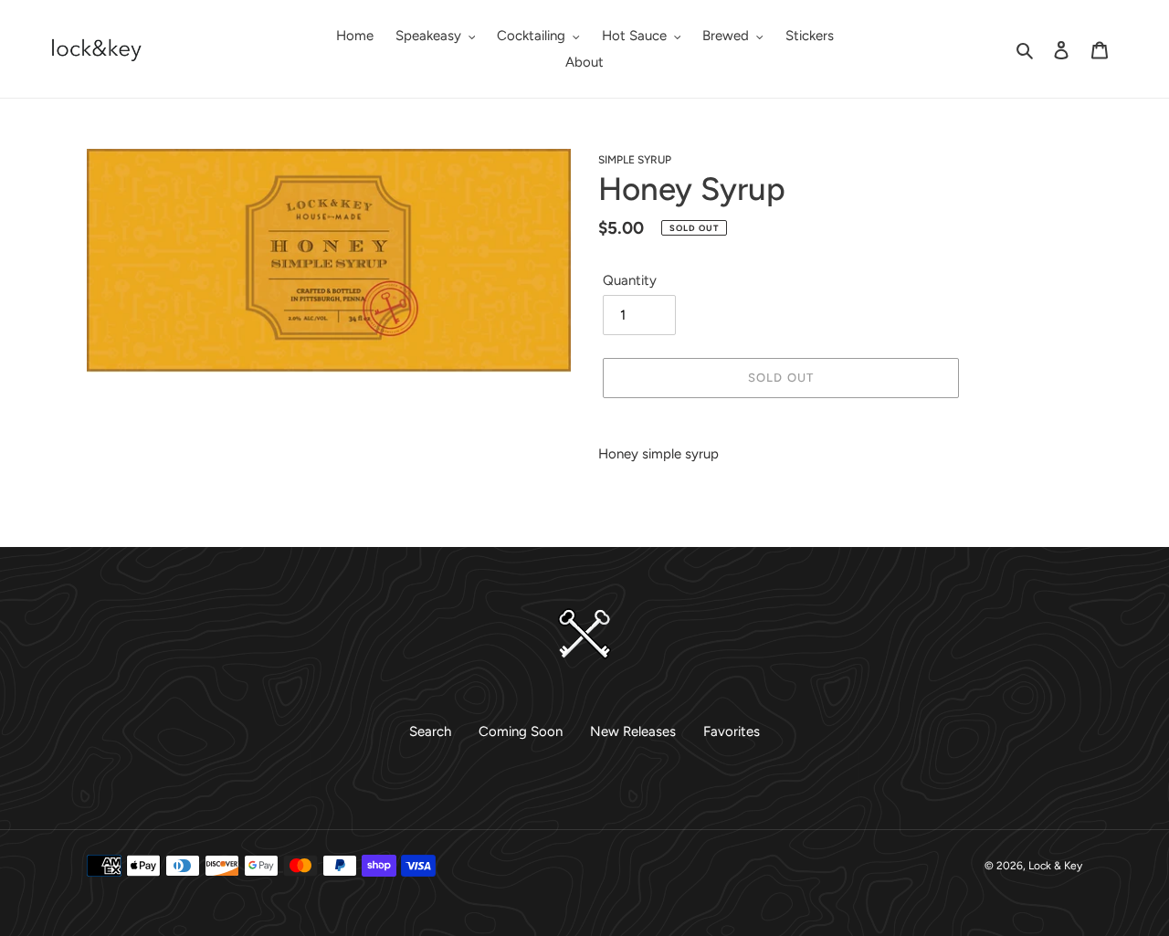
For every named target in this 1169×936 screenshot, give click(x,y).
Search (430, 731)
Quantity (630, 280)
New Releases (633, 731)
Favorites (731, 731)
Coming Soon (521, 731)
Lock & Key (1055, 865)
